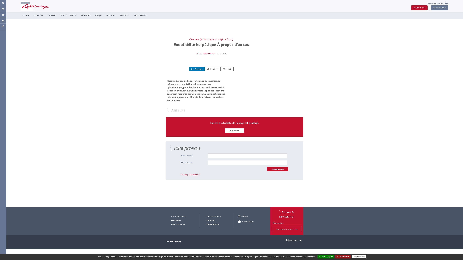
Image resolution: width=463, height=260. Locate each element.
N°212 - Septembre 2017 (206, 54)
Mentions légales (213, 216)
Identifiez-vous (439, 8)
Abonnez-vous (419, 8)
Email (228, 69)
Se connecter (278, 169)
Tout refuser (343, 257)
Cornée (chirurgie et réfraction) (211, 39)
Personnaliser (359, 257)
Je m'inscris (234, 130)
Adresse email (187, 155)
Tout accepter (326, 257)
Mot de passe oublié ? (190, 175)
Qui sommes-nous (178, 216)
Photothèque (248, 222)
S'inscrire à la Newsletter (287, 229)
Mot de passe (186, 162)
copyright (210, 220)
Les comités (176, 220)
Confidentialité (212, 224)
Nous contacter (178, 224)
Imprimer (214, 69)
